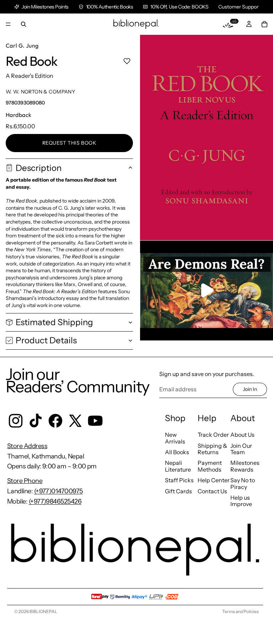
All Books (177, 452)
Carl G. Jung (22, 45)
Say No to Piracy (242, 483)
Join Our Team (241, 449)
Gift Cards (178, 491)
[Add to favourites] (127, 61)
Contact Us (212, 491)
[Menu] (8, 24)
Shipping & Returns (212, 449)
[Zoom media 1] (206, 137)
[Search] (23, 24)
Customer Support (239, 6)
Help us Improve (241, 500)
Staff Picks (179, 480)
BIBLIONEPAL (43, 611)
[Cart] (264, 24)
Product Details (46, 340)
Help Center (214, 480)
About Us (242, 434)
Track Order (213, 434)
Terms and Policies (240, 611)
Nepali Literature (178, 466)
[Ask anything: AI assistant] (230, 24)
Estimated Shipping (54, 322)
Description (38, 168)
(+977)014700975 (58, 491)
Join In (250, 389)
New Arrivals (175, 438)
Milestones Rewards (244, 466)
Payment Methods (210, 466)
